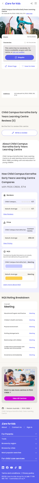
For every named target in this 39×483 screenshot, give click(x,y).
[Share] (31, 3)
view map (29, 13)
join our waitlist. (19, 52)
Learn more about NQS (12, 285)
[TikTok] (15, 467)
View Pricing (7, 243)
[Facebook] (7, 467)
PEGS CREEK (26, 408)
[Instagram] (20, 467)
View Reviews (8, 214)
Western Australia (13, 408)
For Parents (7, 434)
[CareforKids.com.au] (19, 424)
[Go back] (3, 3)
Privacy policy (28, 473)
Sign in (29, 427)
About (4, 427)
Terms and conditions (11, 473)
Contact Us (17, 427)
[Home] (3, 408)
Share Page (12, 66)
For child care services (13, 458)
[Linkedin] (3, 467)
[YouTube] (11, 467)
